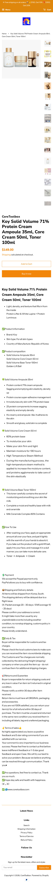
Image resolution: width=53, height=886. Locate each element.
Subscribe (44, 867)
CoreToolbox (25, 875)
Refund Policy (26, 840)
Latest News (26, 810)
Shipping (6, 254)
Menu (7, 10)
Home (4, 34)
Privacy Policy (26, 832)
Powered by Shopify (40, 875)
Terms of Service (26, 836)
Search (27, 825)
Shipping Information (26, 829)
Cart (49, 10)
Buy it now (26, 273)
